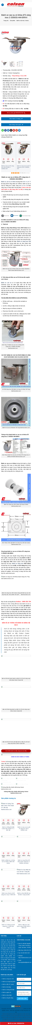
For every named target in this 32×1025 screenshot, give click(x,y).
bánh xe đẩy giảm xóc (11, 1021)
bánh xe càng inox (18, 1017)
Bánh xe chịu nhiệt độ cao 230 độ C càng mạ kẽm (23, 893)
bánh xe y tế (11, 961)
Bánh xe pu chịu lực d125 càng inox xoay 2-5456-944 (8, 893)
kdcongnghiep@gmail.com (24, 962)
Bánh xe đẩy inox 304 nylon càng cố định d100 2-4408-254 (24, 926)
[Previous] (3, 45)
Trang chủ (5, 20)
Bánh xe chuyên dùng (7, 997)
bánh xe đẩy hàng (13, 1014)
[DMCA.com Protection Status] (16, 1006)
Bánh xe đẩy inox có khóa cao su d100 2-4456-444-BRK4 (8, 861)
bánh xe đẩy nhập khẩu (25, 1015)
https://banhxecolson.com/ (24, 957)
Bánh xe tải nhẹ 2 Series (23, 20)
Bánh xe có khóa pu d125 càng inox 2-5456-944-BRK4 (8, 926)
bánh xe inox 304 (23, 185)
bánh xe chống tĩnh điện (23, 1021)
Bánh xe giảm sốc (6, 992)
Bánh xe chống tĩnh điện (8, 989)
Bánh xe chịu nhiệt (6, 995)
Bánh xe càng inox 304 (8, 978)
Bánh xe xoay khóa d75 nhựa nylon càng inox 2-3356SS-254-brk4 (24, 861)
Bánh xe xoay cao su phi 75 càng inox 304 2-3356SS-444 (24, 167)
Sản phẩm (12, 20)
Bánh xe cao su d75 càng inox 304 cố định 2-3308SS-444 (7, 167)
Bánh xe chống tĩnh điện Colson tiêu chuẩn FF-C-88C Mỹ (8, 828)
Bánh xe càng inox (18, 563)
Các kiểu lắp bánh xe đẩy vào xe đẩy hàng (16, 103)
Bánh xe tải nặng (6, 987)
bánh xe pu (4, 1015)
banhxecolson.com (18, 1008)
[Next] (28, 45)
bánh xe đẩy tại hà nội (7, 1017)
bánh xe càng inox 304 (6, 957)
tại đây (26, 108)
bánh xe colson (9, 1019)
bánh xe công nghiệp (13, 1015)
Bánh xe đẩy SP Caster (8, 984)
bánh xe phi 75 (27, 181)
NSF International (15, 245)
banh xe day (17, 1019)
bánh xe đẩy (24, 763)
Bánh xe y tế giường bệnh (8, 981)
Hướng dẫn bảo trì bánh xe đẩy (13, 108)
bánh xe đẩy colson (24, 1014)
